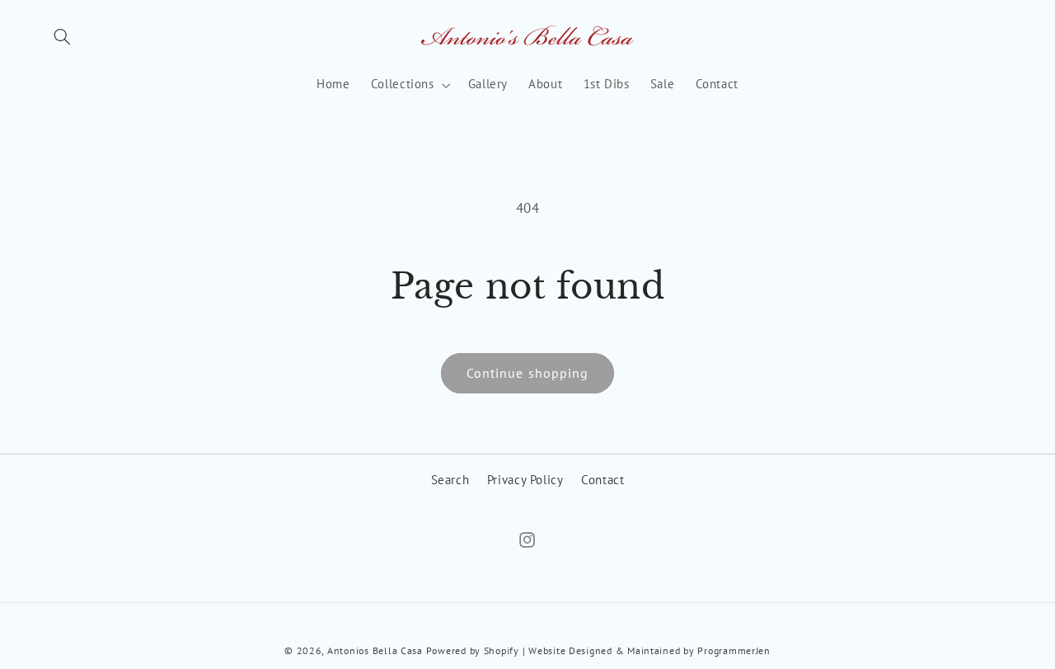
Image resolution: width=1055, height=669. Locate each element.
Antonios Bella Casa (375, 650)
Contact (602, 480)
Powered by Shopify (472, 650)
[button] (63, 37)
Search (450, 480)
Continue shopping (527, 373)
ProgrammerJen (734, 650)
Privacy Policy (525, 480)
